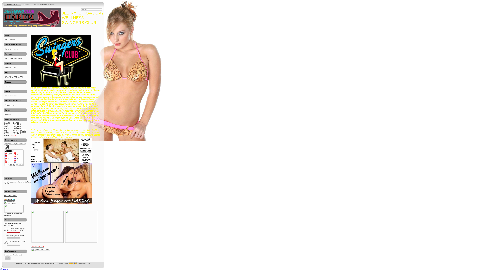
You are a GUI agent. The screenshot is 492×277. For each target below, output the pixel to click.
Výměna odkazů (10, 204)
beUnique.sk (8, 215)
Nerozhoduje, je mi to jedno (15, 241)
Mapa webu (40, 263)
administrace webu (84, 263)
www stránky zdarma (62, 263)
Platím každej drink (12, 236)
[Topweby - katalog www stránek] (9, 202)
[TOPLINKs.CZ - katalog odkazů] (9, 200)
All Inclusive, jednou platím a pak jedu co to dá (14, 229)
